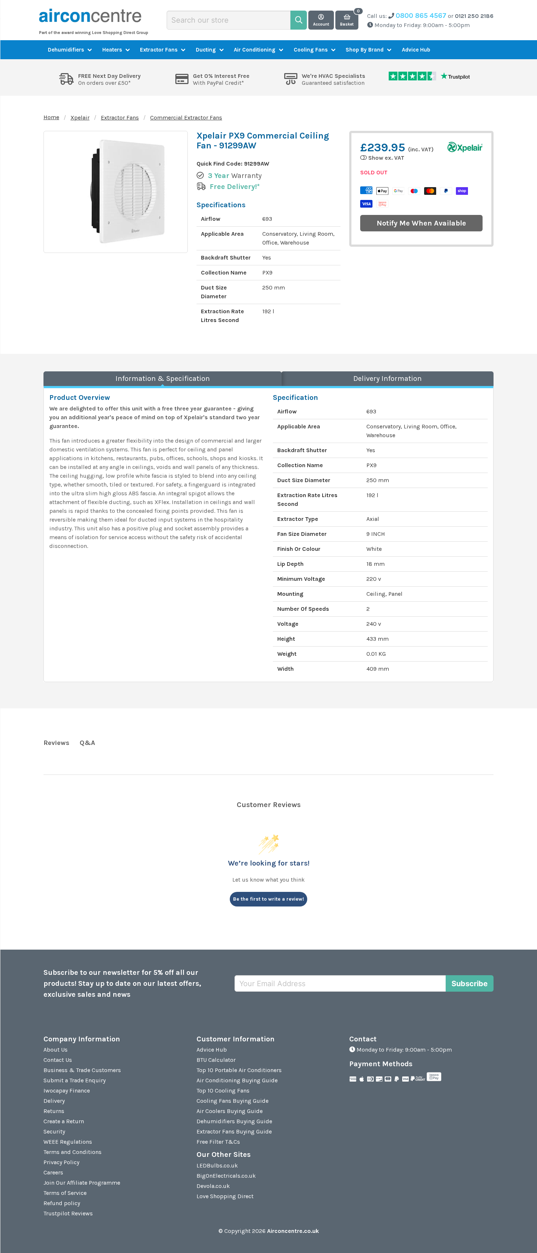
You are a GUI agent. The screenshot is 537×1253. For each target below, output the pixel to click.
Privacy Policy (61, 1162)
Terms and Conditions (72, 1151)
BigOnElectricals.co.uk (226, 1175)
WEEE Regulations (67, 1141)
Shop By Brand (365, 49)
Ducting (206, 49)
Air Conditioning (254, 49)
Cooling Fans (311, 49)
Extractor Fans (159, 49)
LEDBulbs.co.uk (217, 1165)
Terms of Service (65, 1192)
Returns (53, 1111)
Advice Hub (416, 49)
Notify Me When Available (421, 223)
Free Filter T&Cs (218, 1141)
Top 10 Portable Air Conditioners (239, 1070)
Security (54, 1131)
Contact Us (57, 1059)
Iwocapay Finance (66, 1090)
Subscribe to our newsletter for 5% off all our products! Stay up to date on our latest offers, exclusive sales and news (122, 983)
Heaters (112, 49)
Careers (53, 1172)
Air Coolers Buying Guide (230, 1111)
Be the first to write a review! (268, 899)
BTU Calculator (216, 1059)
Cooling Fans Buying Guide (232, 1100)
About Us (55, 1049)
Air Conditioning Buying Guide (237, 1080)
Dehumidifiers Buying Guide (234, 1121)
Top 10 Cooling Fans (223, 1090)
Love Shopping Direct (225, 1196)
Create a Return (63, 1121)
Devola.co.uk (213, 1185)
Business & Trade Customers (82, 1070)
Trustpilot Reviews (68, 1213)
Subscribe (470, 983)
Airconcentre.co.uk (293, 1230)
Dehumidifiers (66, 49)
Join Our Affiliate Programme (81, 1182)
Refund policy (61, 1203)
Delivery (54, 1100)
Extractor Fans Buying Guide (234, 1131)
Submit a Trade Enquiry (74, 1080)
